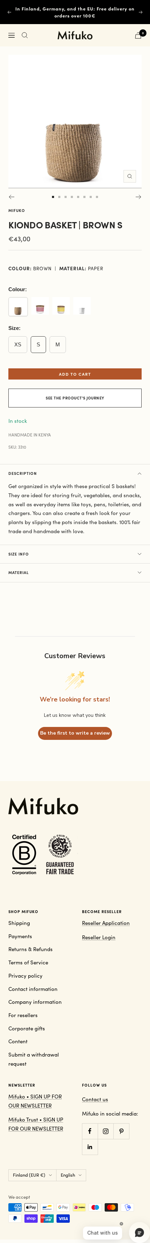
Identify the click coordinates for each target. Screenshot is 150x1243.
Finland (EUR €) (29, 1175)
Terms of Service (28, 962)
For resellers (23, 1015)
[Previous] (11, 196)
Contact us (95, 1099)
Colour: (17, 289)
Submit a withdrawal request (33, 1059)
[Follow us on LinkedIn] (90, 1147)
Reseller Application (106, 922)
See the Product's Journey (75, 397)
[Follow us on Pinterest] (121, 1131)
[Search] (25, 35)
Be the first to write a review (75, 733)
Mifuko (16, 210)
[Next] (139, 196)
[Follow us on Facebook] (90, 1131)
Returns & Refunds (30, 949)
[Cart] (138, 35)
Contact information (33, 988)
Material (18, 572)
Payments (20, 936)
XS (17, 344)
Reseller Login (98, 937)
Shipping (19, 922)
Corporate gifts (26, 1028)
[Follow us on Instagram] (105, 1131)
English (68, 1175)
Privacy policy (25, 975)
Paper (95, 268)
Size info (18, 554)
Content (18, 1041)
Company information (35, 1001)
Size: (14, 328)
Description (22, 473)
